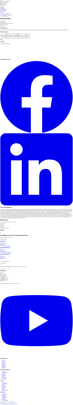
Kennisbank (4, 396)
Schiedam (3, 365)
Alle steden (4, 399)
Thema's (2, 7)
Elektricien (3, 378)
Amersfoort (4, 366)
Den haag (3, 364)
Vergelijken (2, 9)
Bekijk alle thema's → (5, 390)
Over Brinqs (4, 395)
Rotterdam (4, 367)
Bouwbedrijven (4, 394)
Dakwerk (3, 389)
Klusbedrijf (3, 374)
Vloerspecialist (4, 377)
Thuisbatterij (4, 385)
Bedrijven (4, 15)
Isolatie (3, 384)
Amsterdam (4, 360)
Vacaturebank (4, 397)
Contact (5, 9)
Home (1, 15)
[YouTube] (36, 356)
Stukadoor (3, 375)
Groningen (4, 362)
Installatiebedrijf (4, 372)
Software (4, 4)
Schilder (3, 376)
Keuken (3, 388)
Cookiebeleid (15, 403)
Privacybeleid (2, 403)
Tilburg (3, 361)
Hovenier (3, 373)
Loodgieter (4, 371)
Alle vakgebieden (5, 400)
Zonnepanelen (4, 382)
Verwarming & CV (5, 383)
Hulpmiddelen (2, 8)
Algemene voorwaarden (9, 403)
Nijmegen (3, 363)
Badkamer (3, 387)
